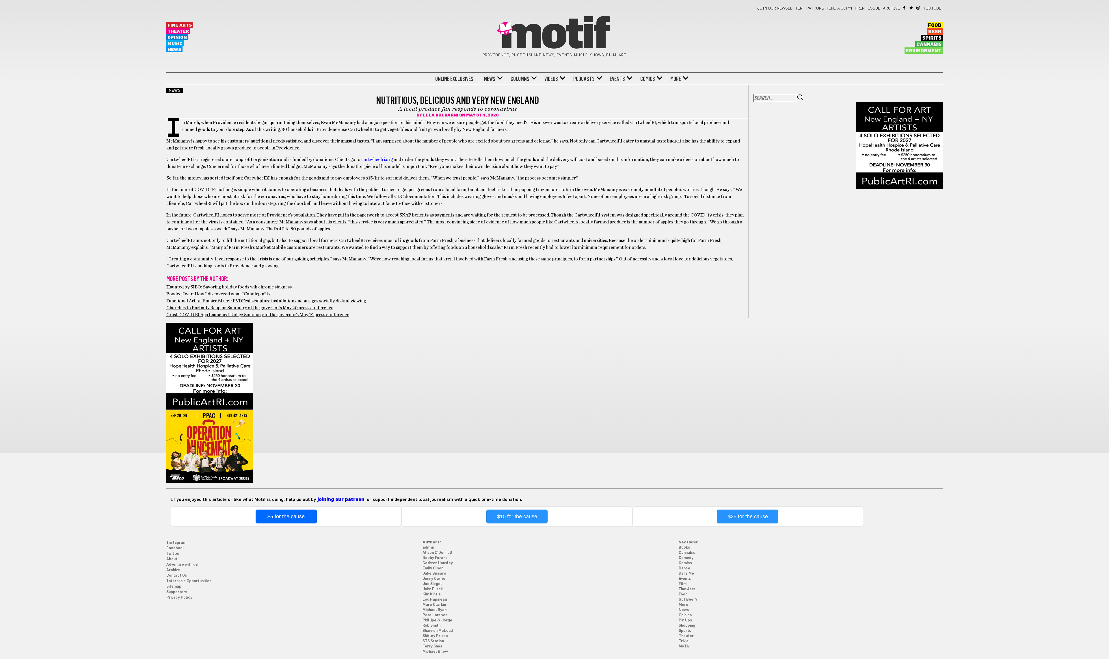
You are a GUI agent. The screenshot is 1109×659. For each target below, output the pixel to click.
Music (175, 43)
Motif (554, 35)
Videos (551, 78)
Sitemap (173, 586)
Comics (647, 78)
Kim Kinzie (432, 594)
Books (684, 547)
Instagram (918, 8)
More (675, 78)
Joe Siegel (432, 584)
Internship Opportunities (188, 581)
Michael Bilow (435, 652)
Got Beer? (688, 599)
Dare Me (686, 573)
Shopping (687, 625)
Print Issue (867, 8)
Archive (891, 8)
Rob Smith (431, 625)
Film (682, 584)
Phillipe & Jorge (437, 620)
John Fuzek (433, 589)
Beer (934, 31)
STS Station (433, 641)
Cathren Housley (438, 563)
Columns (520, 78)
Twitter (911, 8)
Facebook (905, 8)
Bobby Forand (435, 558)
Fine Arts (180, 25)
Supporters (176, 592)
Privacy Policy (179, 597)
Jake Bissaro (434, 573)
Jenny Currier (435, 579)
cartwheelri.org (377, 159)
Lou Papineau (435, 599)
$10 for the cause (517, 516)
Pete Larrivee (435, 615)
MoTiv (684, 646)
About (171, 559)
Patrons (815, 8)
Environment (923, 51)
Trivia (684, 641)
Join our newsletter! (780, 8)
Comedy (686, 558)
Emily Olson (433, 568)
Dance (684, 568)
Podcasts (584, 78)
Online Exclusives (454, 78)
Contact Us (176, 575)
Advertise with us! (182, 565)
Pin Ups (685, 620)
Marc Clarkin (434, 605)
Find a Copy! (839, 8)
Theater (178, 31)
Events (617, 78)
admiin (428, 547)
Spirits (931, 38)
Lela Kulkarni (440, 115)
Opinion (177, 37)
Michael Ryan (434, 610)
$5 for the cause (286, 516)
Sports (685, 631)
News (174, 49)
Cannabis (928, 44)
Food (934, 25)
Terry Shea (432, 646)
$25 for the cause (748, 516)
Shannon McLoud (438, 631)
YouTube (932, 8)
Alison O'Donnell (438, 553)
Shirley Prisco (435, 636)
